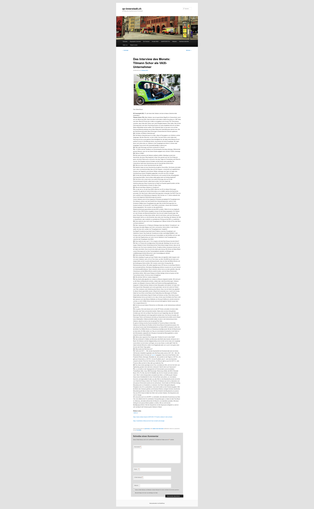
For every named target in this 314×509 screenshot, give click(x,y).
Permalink (138, 430)
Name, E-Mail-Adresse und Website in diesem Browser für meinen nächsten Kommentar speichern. (157, 489)
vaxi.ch (153, 355)
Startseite (125, 41)
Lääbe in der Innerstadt (158, 428)
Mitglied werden (134, 45)
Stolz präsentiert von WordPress (157, 503)
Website (136, 485)
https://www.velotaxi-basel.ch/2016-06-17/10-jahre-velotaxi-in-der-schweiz (152, 417)
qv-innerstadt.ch (131, 8)
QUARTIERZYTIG (165, 41)
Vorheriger (125, 50)
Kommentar (137, 446)
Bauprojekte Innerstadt (135, 41)
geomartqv (147, 428)
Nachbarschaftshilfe (184, 41)
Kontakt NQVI (155, 41)
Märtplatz (174, 41)
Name (136, 469)
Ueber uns (125, 45)
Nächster (189, 50)
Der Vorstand (146, 41)
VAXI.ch (135, 413)
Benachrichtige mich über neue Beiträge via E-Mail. (146, 492)
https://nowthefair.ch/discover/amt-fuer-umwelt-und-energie (148, 421)
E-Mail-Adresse (138, 477)
